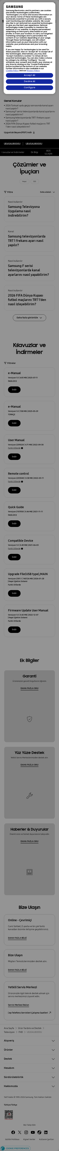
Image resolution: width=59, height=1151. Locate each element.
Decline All (29, 81)
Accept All (29, 75)
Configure (29, 88)
